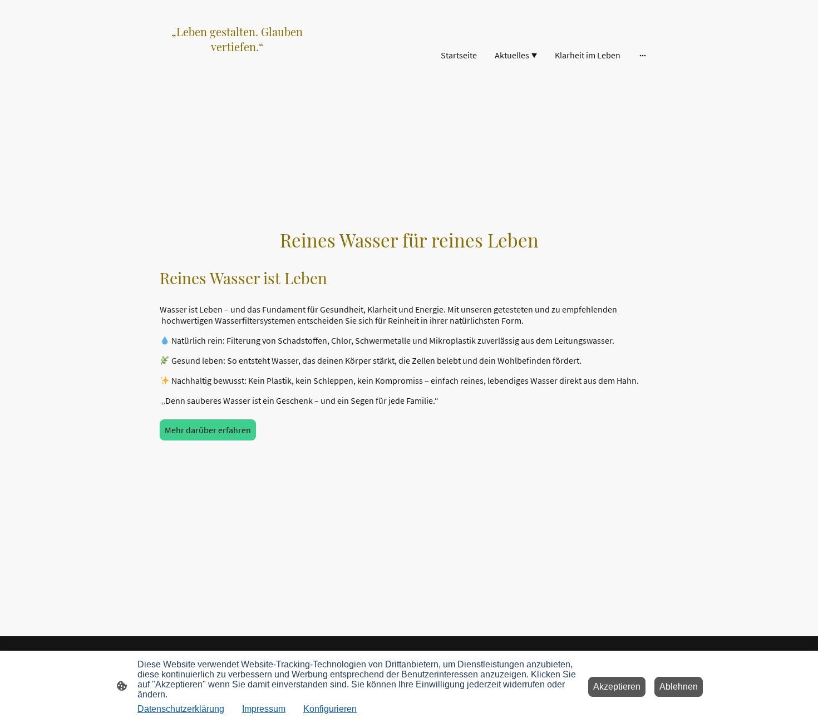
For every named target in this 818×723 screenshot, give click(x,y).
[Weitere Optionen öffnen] (643, 55)
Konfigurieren (330, 709)
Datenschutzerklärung (180, 709)
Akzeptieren (616, 686)
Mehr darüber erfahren (208, 429)
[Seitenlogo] (237, 94)
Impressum (263, 709)
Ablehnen (678, 686)
